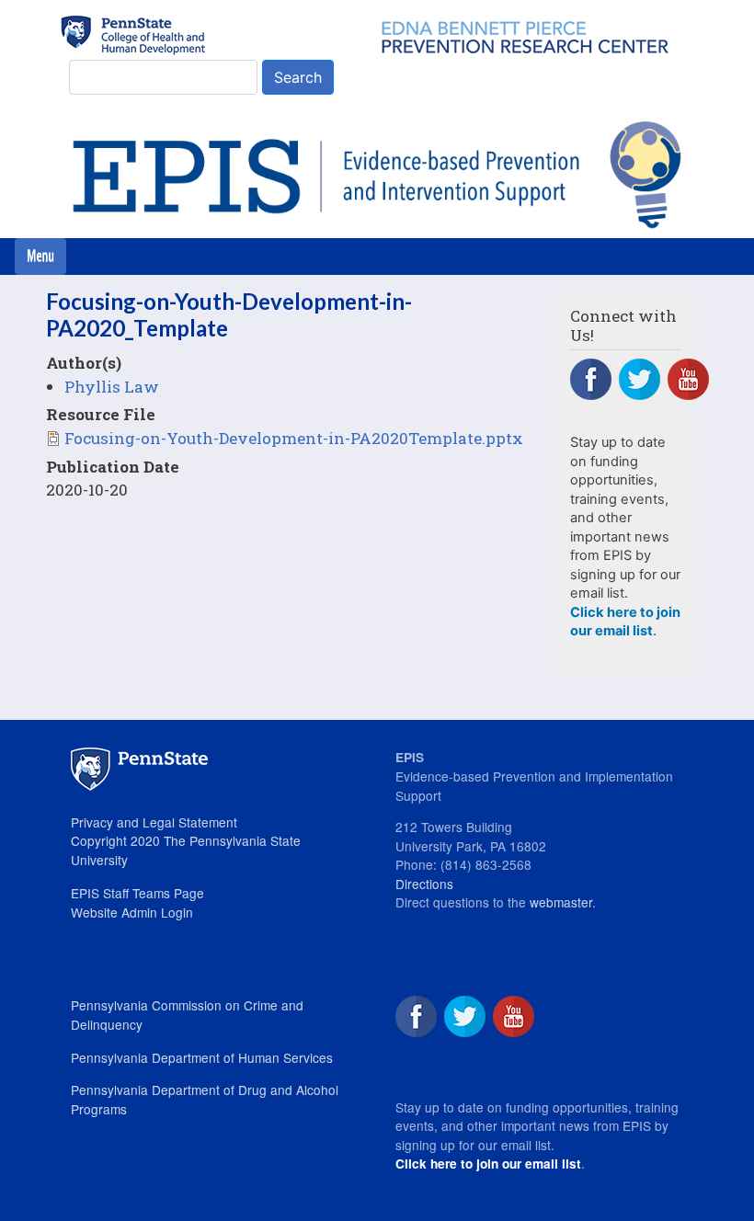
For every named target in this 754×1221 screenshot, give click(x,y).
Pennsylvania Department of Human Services (202, 1057)
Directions (424, 883)
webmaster (561, 902)
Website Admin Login (132, 912)
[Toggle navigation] (40, 256)
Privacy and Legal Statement (154, 822)
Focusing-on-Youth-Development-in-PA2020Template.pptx (293, 438)
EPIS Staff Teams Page (137, 893)
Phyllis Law (111, 386)
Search (298, 77)
